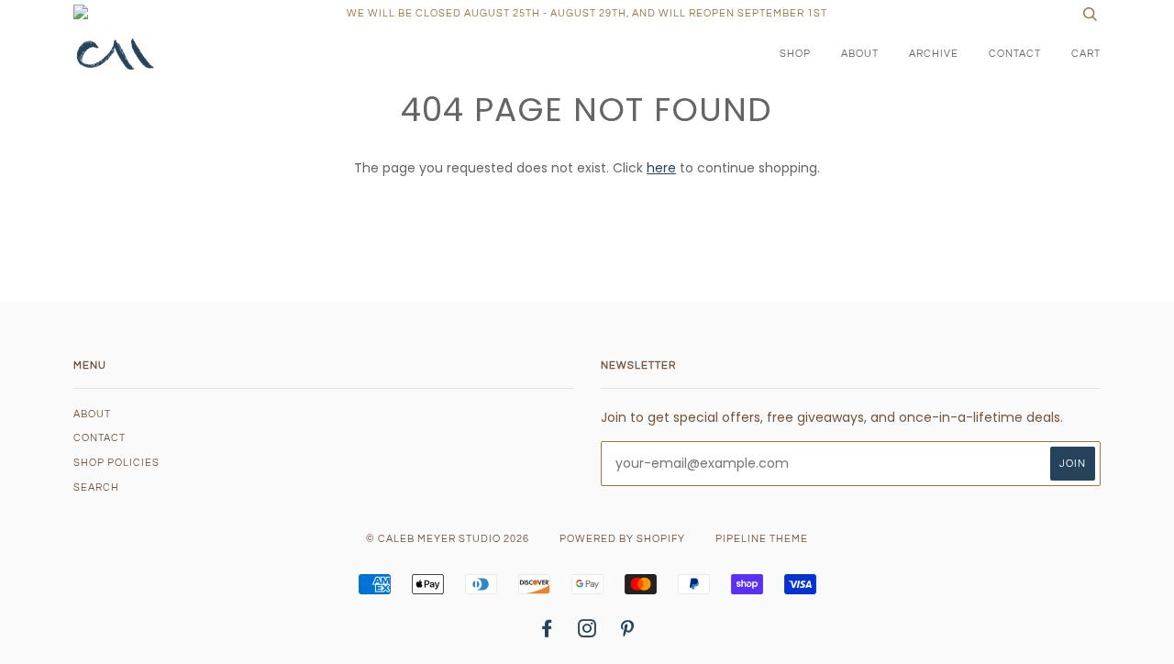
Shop (795, 54)
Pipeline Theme (761, 539)
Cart (1086, 54)
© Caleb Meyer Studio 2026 (447, 539)
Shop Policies (116, 463)
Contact (1015, 54)
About (860, 54)
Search (96, 487)
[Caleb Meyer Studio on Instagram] (587, 632)
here (661, 168)
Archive (933, 54)
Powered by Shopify (622, 539)
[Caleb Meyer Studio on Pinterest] (627, 632)
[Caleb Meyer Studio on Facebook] (547, 632)
